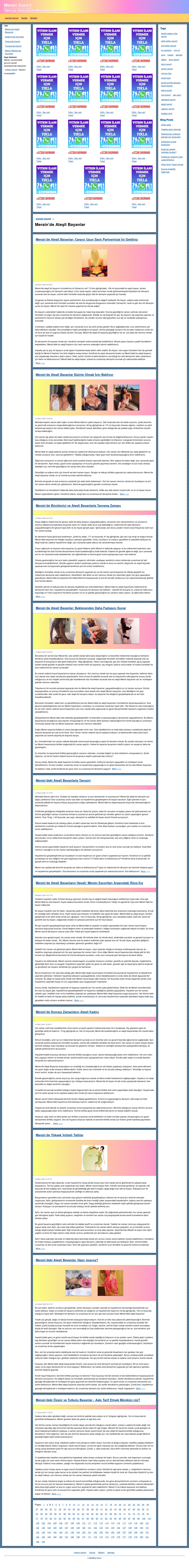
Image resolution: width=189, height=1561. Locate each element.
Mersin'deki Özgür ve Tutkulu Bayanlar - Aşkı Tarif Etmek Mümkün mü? (88, 1400)
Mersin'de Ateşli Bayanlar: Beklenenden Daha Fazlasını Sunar (81, 608)
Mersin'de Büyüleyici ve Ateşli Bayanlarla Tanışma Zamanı (78, 505)
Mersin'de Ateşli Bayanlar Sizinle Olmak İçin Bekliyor (74, 374)
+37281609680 (45, 60)
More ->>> (40, 363)
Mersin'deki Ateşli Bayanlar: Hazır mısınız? (67, 1260)
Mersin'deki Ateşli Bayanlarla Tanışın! (63, 780)
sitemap (110, 1552)
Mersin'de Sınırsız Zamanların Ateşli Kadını (67, 1012)
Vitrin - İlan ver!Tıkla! (43, 68)
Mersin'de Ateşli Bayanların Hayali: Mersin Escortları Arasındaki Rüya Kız (89, 883)
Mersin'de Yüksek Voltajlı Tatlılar (59, 1135)
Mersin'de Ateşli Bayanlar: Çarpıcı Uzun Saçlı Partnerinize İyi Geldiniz (87, 239)
